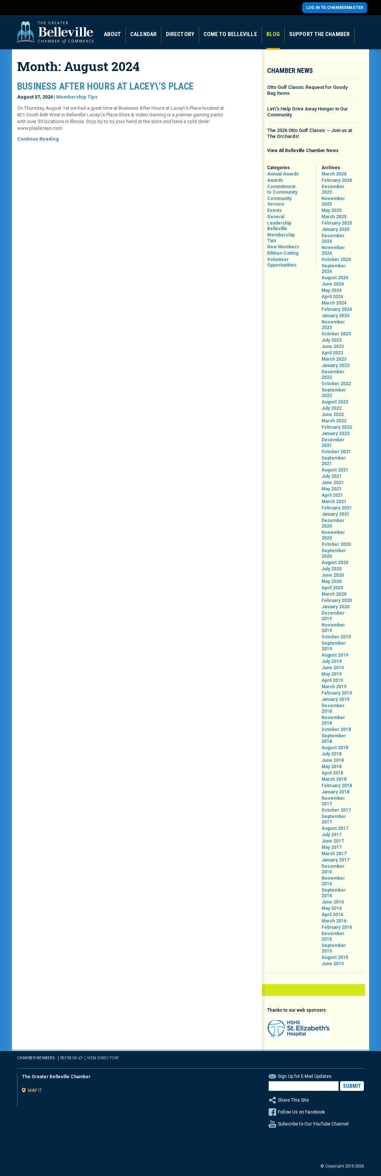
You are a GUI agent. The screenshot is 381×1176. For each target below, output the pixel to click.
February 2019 (336, 693)
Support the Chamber (319, 34)
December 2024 (333, 238)
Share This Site (293, 1100)
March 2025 (333, 216)
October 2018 (336, 729)
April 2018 (332, 773)
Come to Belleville (230, 34)
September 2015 (333, 948)
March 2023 (333, 359)
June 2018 (332, 760)
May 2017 (331, 847)
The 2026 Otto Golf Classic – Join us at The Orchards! (309, 133)
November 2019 (333, 627)
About (112, 34)
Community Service (279, 201)
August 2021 (334, 470)
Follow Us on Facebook (301, 1112)
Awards (275, 180)
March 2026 (333, 174)
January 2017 (335, 860)
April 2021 (332, 495)
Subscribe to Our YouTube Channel (313, 1124)
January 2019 (335, 699)
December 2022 (333, 374)
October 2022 (336, 383)
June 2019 (332, 667)
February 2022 (336, 427)
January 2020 (335, 606)
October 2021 (336, 451)
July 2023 (331, 340)
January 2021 (335, 514)
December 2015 (333, 936)
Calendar (143, 34)
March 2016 (333, 921)
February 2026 (336, 180)
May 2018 (331, 766)
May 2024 (331, 290)
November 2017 (333, 801)
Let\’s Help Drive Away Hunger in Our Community (307, 111)
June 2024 (332, 284)
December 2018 (333, 708)
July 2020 (331, 568)
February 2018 (336, 785)
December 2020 (333, 523)
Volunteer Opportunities (282, 262)
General (275, 216)
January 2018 (335, 792)
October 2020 (336, 544)
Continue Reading (38, 139)
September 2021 (333, 460)
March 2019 (333, 686)
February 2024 (336, 309)
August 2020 (334, 562)
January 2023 (335, 365)
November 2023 (333, 324)
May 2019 (331, 674)
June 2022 (332, 414)
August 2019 (334, 655)
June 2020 (332, 575)
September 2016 (333, 892)
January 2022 (335, 433)
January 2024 (335, 315)
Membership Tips (76, 97)
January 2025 (335, 229)
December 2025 (333, 189)
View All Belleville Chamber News (303, 150)
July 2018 (331, 754)
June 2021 (332, 482)
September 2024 (333, 268)
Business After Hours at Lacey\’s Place (105, 86)
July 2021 (331, 476)
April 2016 (332, 914)
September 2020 (333, 553)
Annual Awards (283, 174)
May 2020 (331, 581)
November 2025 (333, 201)
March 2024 (333, 303)
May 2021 (331, 489)
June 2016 (332, 902)
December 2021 (333, 442)
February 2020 (336, 600)
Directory (180, 34)
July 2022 (331, 408)
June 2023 (332, 346)
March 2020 (333, 594)
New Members (283, 246)
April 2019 (332, 680)
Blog (273, 34)
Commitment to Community (282, 189)
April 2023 (332, 352)
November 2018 (333, 720)
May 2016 (331, 908)
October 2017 (336, 810)
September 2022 (333, 392)
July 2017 (331, 834)
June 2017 (332, 841)
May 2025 (331, 210)
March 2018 (333, 779)
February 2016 (336, 927)
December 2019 (333, 615)
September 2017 (333, 819)
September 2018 (333, 738)
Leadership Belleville (279, 225)
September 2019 (333, 646)
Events (274, 210)
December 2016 (333, 869)
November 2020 (333, 535)
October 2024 (336, 259)
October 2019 (336, 636)
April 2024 (332, 296)
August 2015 (334, 957)
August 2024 (334, 277)
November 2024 (333, 250)
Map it (35, 1090)
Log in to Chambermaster (334, 7)
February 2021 (336, 507)
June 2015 (332, 963)
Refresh (69, 1057)
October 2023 (336, 333)
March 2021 (333, 501)
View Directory (103, 1057)
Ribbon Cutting (282, 253)
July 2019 (331, 661)
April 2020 (332, 587)
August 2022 (334, 402)
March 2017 (333, 853)
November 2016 (333, 881)
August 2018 (334, 747)
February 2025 (336, 223)
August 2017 (334, 828)
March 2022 (333, 420)
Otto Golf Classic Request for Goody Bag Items (307, 90)
